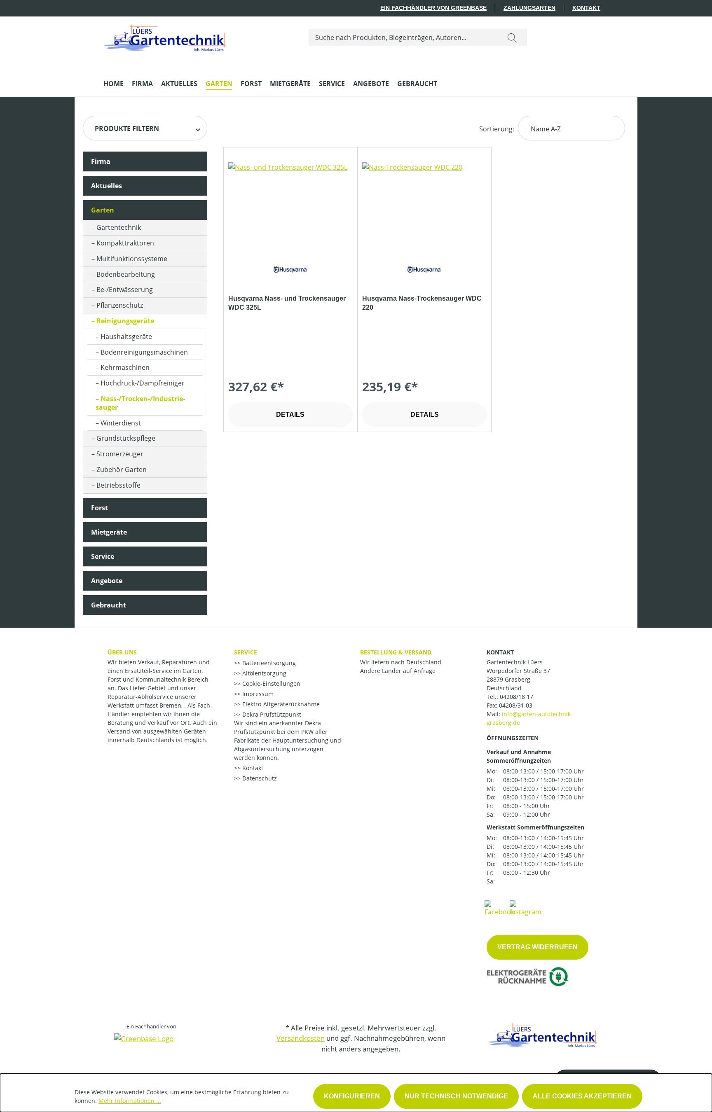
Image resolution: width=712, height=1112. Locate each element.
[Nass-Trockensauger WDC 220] (424, 203)
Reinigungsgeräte (125, 320)
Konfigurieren (352, 1096)
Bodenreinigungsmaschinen (144, 352)
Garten (102, 210)
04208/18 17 (516, 697)
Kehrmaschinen (125, 367)
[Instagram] (525, 907)
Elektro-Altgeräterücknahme (280, 704)
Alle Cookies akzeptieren (582, 1096)
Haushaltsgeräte (126, 336)
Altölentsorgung (263, 673)
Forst (99, 507)
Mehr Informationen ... (129, 1101)
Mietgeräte (109, 532)
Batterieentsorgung (268, 663)
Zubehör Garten (121, 469)
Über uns (122, 652)
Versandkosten (300, 1038)
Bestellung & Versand (395, 652)
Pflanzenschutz (119, 305)
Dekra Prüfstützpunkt (271, 714)
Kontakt (586, 8)
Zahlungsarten (529, 8)
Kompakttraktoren (125, 243)
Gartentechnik (118, 227)
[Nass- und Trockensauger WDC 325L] (290, 203)
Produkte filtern (127, 128)
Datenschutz (259, 778)
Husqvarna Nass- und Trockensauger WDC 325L (287, 303)
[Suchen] (512, 37)
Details (290, 414)
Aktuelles (106, 185)
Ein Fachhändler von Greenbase (433, 8)
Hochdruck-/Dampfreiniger (143, 383)
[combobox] (403, 37)
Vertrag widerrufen (537, 947)
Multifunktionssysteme (131, 258)
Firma (100, 161)
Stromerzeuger (119, 453)
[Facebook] (499, 907)
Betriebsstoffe (118, 485)
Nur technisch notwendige (456, 1096)
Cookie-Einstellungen (270, 683)
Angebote (106, 580)
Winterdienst (121, 423)
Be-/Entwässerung (124, 289)
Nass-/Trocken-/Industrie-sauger (140, 403)
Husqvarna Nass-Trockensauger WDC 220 (422, 303)
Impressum (257, 694)
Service (102, 556)
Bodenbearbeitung (125, 274)
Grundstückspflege (125, 438)
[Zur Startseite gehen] (165, 36)
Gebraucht (108, 605)
